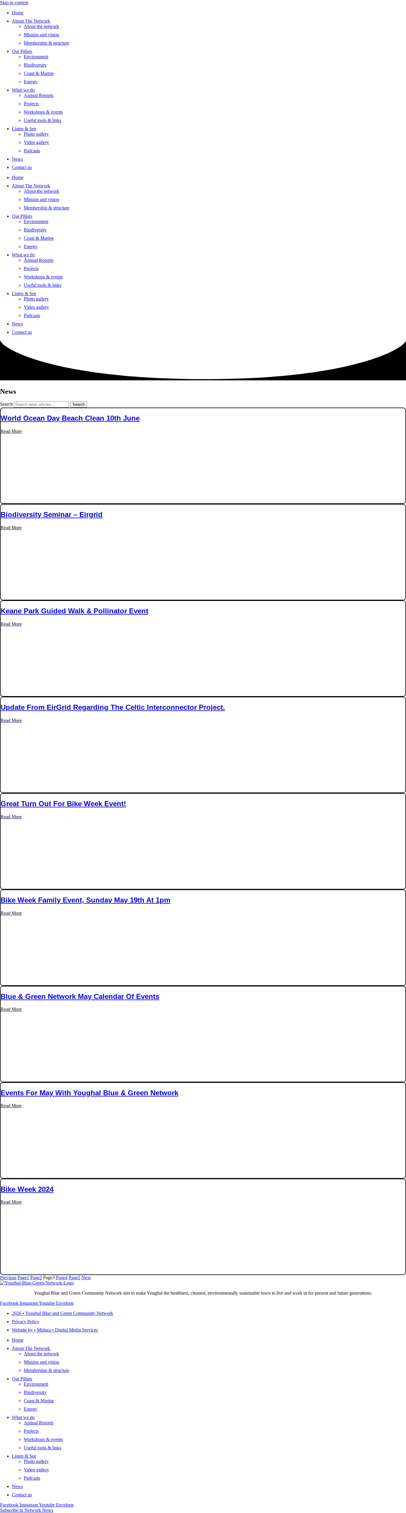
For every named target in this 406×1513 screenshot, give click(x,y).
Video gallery (36, 142)
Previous (8, 1277)
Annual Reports (38, 95)
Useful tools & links (42, 120)
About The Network (31, 21)
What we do (23, 90)
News (17, 159)
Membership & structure (46, 43)
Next (86, 1277)
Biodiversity (35, 65)
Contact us (22, 167)
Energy (30, 81)
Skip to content (14, 2)
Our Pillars (22, 51)
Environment (36, 56)
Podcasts (32, 150)
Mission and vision (41, 34)
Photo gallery (36, 134)
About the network (41, 26)
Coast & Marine (39, 73)
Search (6, 404)
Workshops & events (43, 112)
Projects (31, 103)
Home (17, 12)
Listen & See (24, 128)
